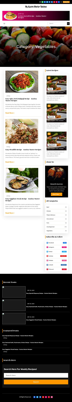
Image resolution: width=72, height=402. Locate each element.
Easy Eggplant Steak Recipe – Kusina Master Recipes (41, 320)
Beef (48, 207)
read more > (9, 113)
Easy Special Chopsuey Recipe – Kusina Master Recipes (41, 293)
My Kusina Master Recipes (36, 6)
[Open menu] (4, 24)
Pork (48, 223)
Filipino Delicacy (51, 215)
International (50, 219)
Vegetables (49, 230)
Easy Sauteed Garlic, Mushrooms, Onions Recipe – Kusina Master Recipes (46, 306)
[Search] (68, 23)
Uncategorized (50, 226)
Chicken (49, 211)
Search (36, 382)
